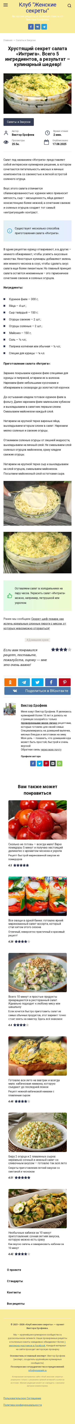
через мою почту (51, 749)
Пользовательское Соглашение (22, 1398)
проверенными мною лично (39, 723)
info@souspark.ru (37, 1370)
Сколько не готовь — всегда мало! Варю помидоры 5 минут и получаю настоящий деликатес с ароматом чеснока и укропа (35, 847)
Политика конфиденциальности (22, 1405)
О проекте (14, 1270)
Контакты (14, 1292)
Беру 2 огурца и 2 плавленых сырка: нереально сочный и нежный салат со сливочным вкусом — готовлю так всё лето (37, 1160)
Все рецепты (16, 1303)
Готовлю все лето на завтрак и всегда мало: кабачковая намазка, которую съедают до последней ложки (34, 1083)
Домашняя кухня (38, 640)
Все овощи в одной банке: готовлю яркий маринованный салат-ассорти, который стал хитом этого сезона (35, 924)
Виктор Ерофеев (34, 705)
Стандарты (15, 1281)
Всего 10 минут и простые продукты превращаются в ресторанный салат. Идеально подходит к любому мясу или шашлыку (34, 1002)
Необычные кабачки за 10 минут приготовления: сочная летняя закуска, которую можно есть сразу (33, 1236)
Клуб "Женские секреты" (37, 7)
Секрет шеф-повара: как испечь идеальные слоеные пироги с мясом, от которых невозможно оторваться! (34, 623)
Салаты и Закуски (18, 122)
